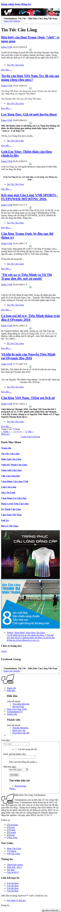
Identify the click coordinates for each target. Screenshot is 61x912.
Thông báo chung (15, 864)
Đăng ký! (5, 434)
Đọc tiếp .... (6, 70)
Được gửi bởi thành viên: (14, 754)
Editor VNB (6, 47)
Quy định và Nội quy (16, 900)
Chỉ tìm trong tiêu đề (27, 749)
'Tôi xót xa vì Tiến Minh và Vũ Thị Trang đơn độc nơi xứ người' (26, 276)
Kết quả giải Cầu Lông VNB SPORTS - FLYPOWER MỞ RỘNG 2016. (29, 197)
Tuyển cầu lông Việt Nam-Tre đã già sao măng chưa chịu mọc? (30, 77)
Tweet (4, 651)
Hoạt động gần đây (21, 733)
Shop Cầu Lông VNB (17, 709)
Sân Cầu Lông (8, 492)
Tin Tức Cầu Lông (15, 65)
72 (26, 431)
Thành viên (12, 714)
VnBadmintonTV (15, 711)
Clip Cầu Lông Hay (10, 476)
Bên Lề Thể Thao (9, 526)
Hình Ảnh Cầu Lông (11, 459)
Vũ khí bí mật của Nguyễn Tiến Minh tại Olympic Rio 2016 (28, 356)
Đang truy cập (18, 730)
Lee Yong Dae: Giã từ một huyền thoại (29, 114)
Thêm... (12, 788)
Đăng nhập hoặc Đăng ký (16, 4)
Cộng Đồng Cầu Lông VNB (14, 481)
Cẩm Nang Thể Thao (11, 515)
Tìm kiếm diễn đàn (20, 704)
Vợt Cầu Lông (13, 853)
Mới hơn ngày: (10, 767)
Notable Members (20, 728)
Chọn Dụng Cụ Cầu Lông (13, 498)
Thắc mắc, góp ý (14, 867)
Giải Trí (5, 520)
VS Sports (11, 851)
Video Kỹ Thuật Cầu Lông (14, 465)
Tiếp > (30, 431)
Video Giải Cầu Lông (11, 470)
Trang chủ (6, 448)
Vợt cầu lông (12, 883)
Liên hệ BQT (13, 872)
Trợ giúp (10, 870)
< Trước (4, 431)
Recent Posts (18, 706)
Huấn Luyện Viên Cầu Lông (15, 503)
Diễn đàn (11, 690)
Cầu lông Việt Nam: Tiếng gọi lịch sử (28, 398)
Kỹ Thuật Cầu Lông (11, 509)
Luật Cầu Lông (8, 487)
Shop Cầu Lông (14, 848)
